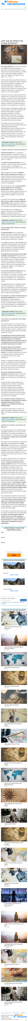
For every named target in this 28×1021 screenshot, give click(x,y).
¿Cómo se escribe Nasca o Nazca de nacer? (13, 863)
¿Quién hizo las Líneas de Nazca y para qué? (14, 924)
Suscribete (23, 600)
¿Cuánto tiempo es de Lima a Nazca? (13, 983)
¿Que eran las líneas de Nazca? (12, 667)
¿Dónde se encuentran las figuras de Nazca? (13, 763)
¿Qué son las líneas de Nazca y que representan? (13, 627)
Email (2, 532)
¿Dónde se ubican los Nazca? (11, 705)
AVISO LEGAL (16, 1013)
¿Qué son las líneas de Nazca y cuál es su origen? (13, 843)
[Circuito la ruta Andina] (14, 581)
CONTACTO (22, 1013)
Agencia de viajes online (6, 1013)
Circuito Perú (5, 573)
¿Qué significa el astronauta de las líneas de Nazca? (12, 904)
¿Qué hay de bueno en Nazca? (11, 964)
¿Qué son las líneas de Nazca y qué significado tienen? (13, 783)
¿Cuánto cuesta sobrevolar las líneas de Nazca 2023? (13, 1002)
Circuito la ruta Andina (7, 589)
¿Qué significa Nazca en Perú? (11, 744)
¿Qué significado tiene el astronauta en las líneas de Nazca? (13, 647)
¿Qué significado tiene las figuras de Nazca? (13, 804)
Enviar (14, 555)
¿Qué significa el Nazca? (10, 824)
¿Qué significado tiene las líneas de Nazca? (13, 724)
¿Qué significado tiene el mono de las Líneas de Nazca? (13, 944)
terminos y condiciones (12, 602)
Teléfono (3, 537)
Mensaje (3, 542)
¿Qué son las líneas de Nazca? (11, 686)
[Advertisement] (14, 25)
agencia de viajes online (8, 144)
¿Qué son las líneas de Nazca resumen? (11, 884)
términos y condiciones (17, 552)
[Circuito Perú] (14, 565)
